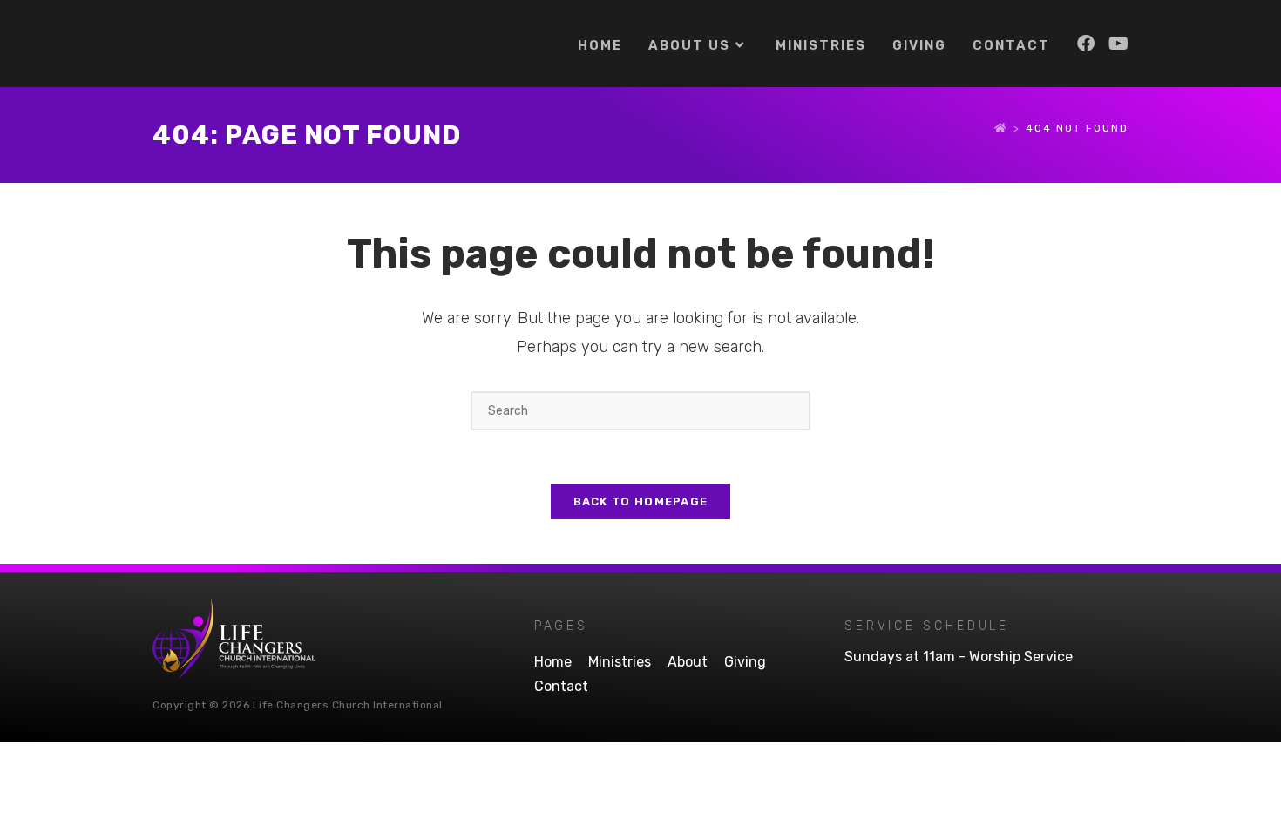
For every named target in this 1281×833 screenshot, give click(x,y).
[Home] (1001, 128)
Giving (745, 662)
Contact (561, 686)
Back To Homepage (640, 501)
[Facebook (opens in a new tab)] (1085, 43)
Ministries (619, 662)
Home (553, 662)
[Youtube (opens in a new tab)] (1118, 43)
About (688, 662)
